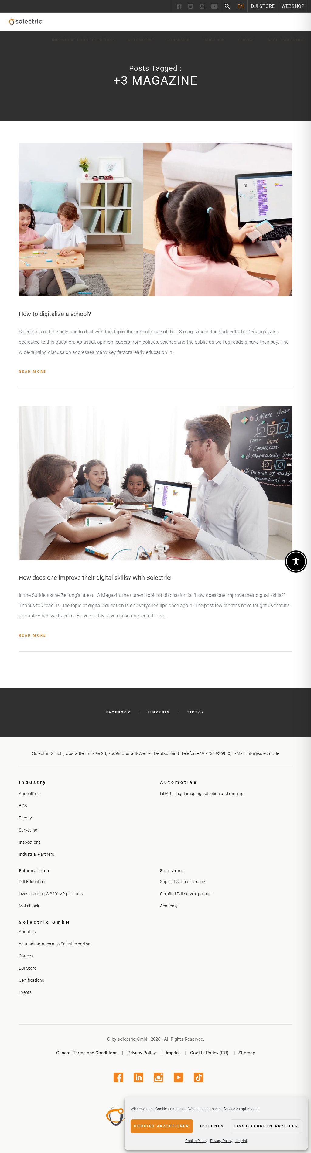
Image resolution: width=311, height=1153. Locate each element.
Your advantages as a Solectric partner (55, 943)
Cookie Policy (196, 1141)
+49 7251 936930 (213, 753)
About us (27, 931)
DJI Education (32, 881)
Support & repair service (182, 881)
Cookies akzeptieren (162, 1126)
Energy (25, 817)
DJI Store (263, 6)
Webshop (293, 6)
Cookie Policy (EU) (209, 1053)
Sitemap (246, 1053)
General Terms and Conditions (87, 1053)
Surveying (28, 830)
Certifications (31, 980)
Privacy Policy (221, 1141)
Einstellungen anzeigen (266, 1126)
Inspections (30, 842)
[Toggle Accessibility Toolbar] (295, 561)
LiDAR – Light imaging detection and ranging (202, 793)
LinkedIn (159, 712)
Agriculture (29, 793)
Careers (26, 956)
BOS (23, 805)
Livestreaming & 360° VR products (51, 893)
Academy (169, 905)
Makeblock (29, 905)
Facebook (118, 712)
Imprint (241, 1141)
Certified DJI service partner (186, 893)
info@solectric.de (263, 753)
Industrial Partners (36, 854)
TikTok (196, 712)
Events (25, 992)
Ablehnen (211, 1126)
